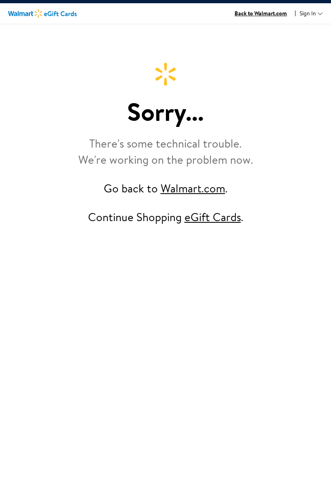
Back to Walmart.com (261, 13)
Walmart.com (193, 188)
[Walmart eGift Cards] (42, 13)
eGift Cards (212, 217)
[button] (311, 13)
